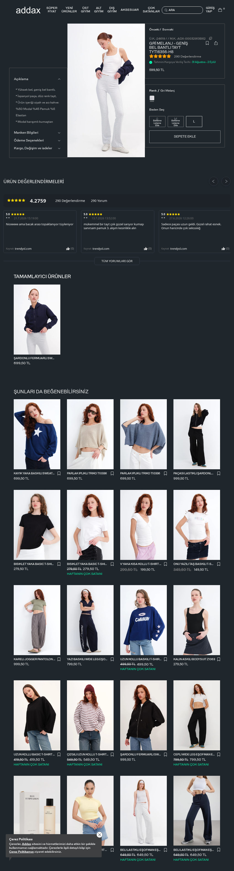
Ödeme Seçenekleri (29, 140)
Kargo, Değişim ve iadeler (33, 148)
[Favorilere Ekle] (207, 46)
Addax (26, 844)
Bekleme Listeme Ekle (157, 123)
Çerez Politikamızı (21, 851)
